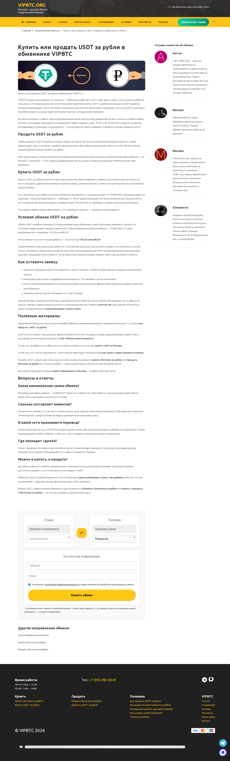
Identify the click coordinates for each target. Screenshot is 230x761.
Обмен (47, 22)
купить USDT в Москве (108, 345)
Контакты (145, 22)
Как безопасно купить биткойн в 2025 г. (191, 7)
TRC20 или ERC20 (90, 239)
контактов (105, 304)
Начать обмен (81, 595)
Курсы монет (82, 22)
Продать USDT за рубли (85, 705)
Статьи (206, 701)
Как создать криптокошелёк (146, 713)
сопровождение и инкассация (62, 308)
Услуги (62, 22)
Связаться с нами (193, 22)
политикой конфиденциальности (62, 584)
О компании (106, 22)
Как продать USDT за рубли (145, 701)
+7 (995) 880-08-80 (102, 680)
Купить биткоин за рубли (32, 642)
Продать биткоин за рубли (33, 649)
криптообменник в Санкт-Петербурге (100, 477)
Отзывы (126, 22)
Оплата (163, 22)
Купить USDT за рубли (27, 705)
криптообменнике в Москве (69, 371)
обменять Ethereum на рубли (99, 488)
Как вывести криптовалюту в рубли (150, 705)
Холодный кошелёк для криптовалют (151, 709)
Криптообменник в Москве (33, 635)
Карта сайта (208, 717)
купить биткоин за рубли (107, 360)
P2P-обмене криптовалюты (76, 338)
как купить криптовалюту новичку (123, 352)
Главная (30, 22)
